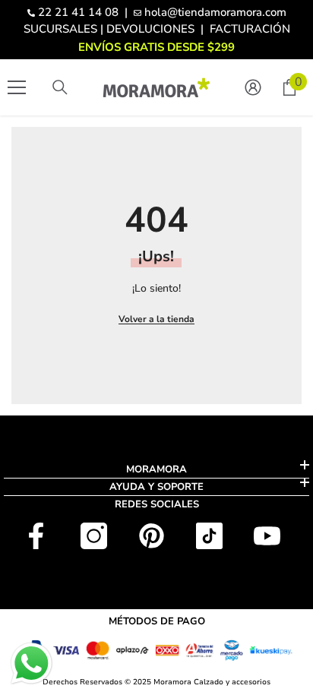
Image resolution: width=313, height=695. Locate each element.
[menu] (17, 87)
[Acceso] (253, 87)
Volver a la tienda (156, 319)
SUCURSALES (60, 28)
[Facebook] (36, 536)
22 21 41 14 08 (78, 12)
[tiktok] (209, 536)
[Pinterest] (151, 536)
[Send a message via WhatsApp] (31, 663)
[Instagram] (94, 536)
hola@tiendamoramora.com (215, 12)
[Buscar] (60, 87)
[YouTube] (267, 536)
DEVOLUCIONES (150, 28)
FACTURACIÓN (250, 28)
